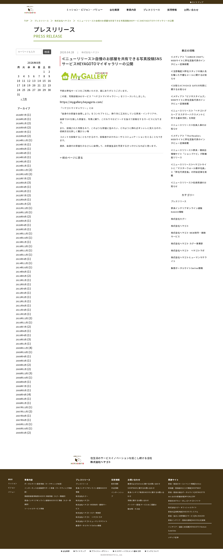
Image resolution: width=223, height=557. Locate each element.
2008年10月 (22, 377)
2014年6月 (21, 271)
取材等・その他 (134, 509)
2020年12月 (22, 212)
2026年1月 (21, 123)
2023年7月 (21, 178)
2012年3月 (21, 292)
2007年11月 (22, 411)
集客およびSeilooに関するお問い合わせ (144, 484)
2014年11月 (22, 263)
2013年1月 (21, 280)
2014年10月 (22, 267)
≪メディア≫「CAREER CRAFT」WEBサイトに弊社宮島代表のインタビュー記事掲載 (188, 60)
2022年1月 (21, 203)
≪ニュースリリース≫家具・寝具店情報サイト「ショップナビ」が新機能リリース (189, 154)
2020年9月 (21, 216)
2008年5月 (21, 390)
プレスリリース (178, 201)
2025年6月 (21, 136)
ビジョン (11, 487)
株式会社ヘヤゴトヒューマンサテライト (91, 521)
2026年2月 (21, 119)
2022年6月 (21, 199)
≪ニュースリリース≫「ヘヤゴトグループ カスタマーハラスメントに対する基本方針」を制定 (189, 114)
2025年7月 (21, 131)
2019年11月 (22, 233)
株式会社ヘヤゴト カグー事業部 (187, 243)
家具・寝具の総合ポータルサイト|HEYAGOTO (186, 492)
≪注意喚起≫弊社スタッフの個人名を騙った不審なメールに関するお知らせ (189, 75)
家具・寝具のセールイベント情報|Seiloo (184, 484)
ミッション (12, 483)
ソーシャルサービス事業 (34, 508)
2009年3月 (21, 360)
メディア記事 (173, 537)
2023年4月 (21, 186)
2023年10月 (22, 174)
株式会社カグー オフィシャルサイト (182, 507)
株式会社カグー (179, 218)
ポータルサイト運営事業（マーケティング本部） (43, 484)
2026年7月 (21, 114)
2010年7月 (21, 326)
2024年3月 (21, 157)
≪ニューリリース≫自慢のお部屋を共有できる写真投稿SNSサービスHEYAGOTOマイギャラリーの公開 (112, 61)
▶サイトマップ (196, 2)
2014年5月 (21, 275)
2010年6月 (21, 331)
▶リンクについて (152, 551)
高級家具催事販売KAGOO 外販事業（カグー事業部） (45, 496)
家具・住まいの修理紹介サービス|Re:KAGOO (186, 516)
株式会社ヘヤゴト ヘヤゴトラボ (188, 250)
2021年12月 (22, 208)
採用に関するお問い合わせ (138, 500)
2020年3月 (21, 229)
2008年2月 (21, 398)
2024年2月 (21, 161)
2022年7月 (21, 195)
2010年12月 (22, 318)
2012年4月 (21, 288)
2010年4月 (21, 335)
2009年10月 (22, 352)
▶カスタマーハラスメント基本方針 (127, 551)
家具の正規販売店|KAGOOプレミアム (183, 511)
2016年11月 (22, 254)
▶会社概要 (65, 551)
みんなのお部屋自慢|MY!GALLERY (181, 496)
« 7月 (24, 99)
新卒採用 (114, 484)
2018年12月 (22, 246)
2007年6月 (21, 420)
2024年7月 (21, 144)
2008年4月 (21, 394)
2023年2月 (21, 191)
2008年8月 (21, 381)
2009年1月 (21, 369)
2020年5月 (21, 220)
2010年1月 (21, 343)
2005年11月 (22, 424)
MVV (10, 479)
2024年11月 (22, 140)
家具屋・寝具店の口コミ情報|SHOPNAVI (184, 488)
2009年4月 (21, 356)
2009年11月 (22, 347)
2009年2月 (21, 364)
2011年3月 (21, 314)
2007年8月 (21, 415)
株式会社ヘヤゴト (90, 52)
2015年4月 (21, 258)
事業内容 (28, 479)
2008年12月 (22, 373)
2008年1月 (21, 403)
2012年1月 (21, 301)
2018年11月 (22, 250)
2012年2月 (21, 297)
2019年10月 (22, 237)
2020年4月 (21, 225)
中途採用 (114, 488)
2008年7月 (21, 386)
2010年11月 (22, 322)
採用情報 (115, 479)
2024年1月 (21, 165)
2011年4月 (21, 309)
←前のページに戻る (71, 157)
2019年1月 (21, 242)
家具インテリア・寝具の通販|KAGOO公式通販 (186, 520)
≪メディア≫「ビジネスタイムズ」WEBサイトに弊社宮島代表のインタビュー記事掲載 (189, 100)
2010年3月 (21, 339)
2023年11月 (22, 169)
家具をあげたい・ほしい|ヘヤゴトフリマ (184, 500)
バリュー (11, 492)
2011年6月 (21, 305)
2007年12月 (22, 407)
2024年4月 (21, 153)
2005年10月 (22, 428)
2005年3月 (21, 432)
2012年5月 (21, 284)
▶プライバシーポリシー (99, 551)
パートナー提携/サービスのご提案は (142, 504)
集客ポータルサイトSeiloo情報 (187, 268)
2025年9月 (21, 127)
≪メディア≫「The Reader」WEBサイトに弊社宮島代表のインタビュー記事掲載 (188, 139)
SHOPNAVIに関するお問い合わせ (141, 488)
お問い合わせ (134, 479)
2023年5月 (21, 182)
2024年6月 (21, 148)
